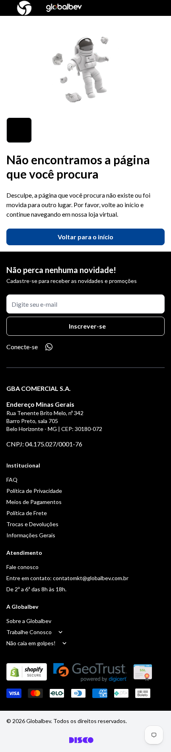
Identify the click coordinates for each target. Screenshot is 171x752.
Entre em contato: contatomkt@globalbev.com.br (67, 578)
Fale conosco (22, 567)
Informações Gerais (30, 535)
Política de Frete (26, 513)
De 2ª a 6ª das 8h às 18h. (36, 589)
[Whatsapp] (49, 347)
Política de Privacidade (34, 490)
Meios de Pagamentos (34, 501)
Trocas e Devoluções (32, 524)
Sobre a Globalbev (28, 620)
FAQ (11, 479)
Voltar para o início (85, 236)
